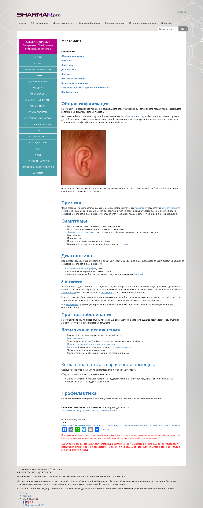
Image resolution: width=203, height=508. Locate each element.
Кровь (38, 154)
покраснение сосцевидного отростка (140, 425)
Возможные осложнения (74, 83)
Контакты (28, 495)
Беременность (38, 106)
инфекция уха (114, 425)
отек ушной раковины (169, 425)
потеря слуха (99, 425)
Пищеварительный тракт (38, 69)
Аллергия (38, 87)
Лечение (66, 74)
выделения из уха (83, 425)
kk (182, 11)
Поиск (183, 28)
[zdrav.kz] (39, 14)
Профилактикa (69, 92)
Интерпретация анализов (142, 23)
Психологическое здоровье (38, 167)
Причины (66, 60)
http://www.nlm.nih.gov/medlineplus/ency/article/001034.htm (89, 410)
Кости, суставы (38, 142)
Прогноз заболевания (73, 78)
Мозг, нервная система (38, 124)
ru (185, 11)
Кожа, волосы (38, 93)
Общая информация (72, 56)
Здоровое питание (114, 23)
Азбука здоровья (39, 23)
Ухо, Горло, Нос (38, 136)
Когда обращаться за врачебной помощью (84, 87)
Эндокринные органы (38, 99)
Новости (21, 23)
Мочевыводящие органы (38, 118)
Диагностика (68, 69)
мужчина (79, 419)
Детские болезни (38, 81)
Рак (38, 148)
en (179, 11)
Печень (38, 75)
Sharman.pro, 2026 (34, 505)
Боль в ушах (67, 425)
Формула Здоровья (89, 23)
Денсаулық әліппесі (63, 23)
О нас (26, 492)
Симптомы (67, 65)
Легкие (38, 63)
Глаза (38, 130)
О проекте (166, 23)
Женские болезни (38, 112)
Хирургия (38, 173)
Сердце (38, 57)
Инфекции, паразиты (38, 160)
